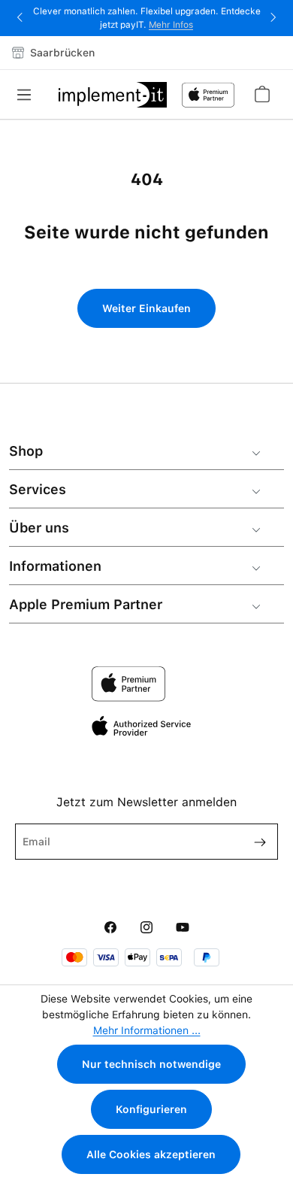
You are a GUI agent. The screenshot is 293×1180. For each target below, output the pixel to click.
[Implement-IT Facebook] (110, 928)
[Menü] (28, 95)
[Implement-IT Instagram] (146, 928)
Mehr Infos (171, 25)
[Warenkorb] (261, 94)
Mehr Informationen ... (147, 1030)
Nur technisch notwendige (151, 1064)
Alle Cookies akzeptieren (151, 1154)
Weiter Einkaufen (146, 308)
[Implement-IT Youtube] (182, 928)
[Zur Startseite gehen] (112, 95)
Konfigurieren (151, 1109)
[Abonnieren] (254, 842)
